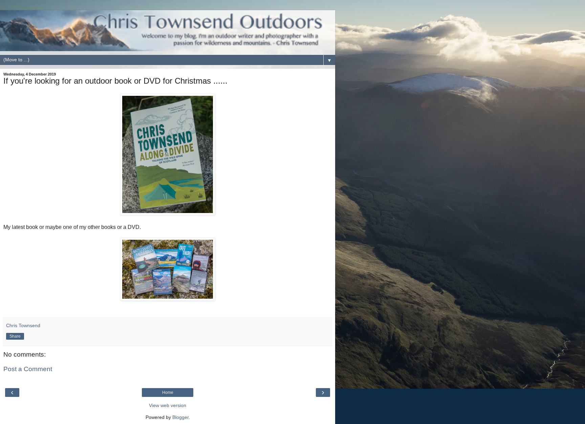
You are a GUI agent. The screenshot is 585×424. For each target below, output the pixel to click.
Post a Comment (27, 369)
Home (167, 392)
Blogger (180, 417)
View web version (167, 405)
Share (15, 336)
